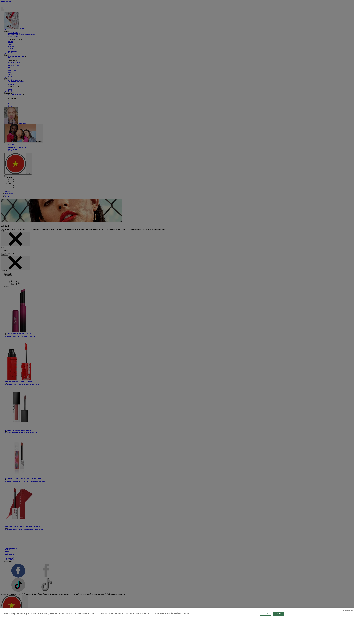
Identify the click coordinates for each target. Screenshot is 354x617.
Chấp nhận (278, 613)
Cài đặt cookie (265, 613)
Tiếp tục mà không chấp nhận (348, 610)
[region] (177, 612)
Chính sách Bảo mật (67, 615)
